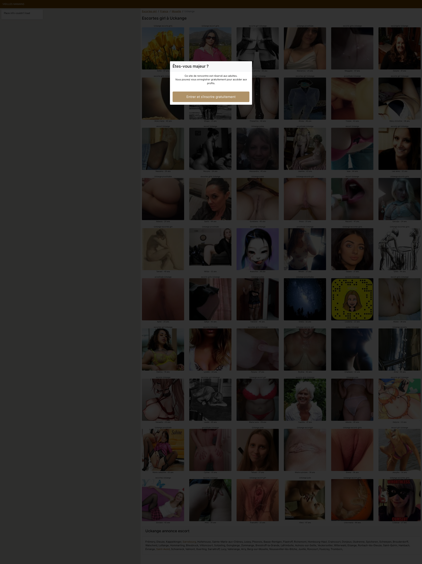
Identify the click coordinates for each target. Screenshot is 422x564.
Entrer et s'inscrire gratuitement (211, 97)
